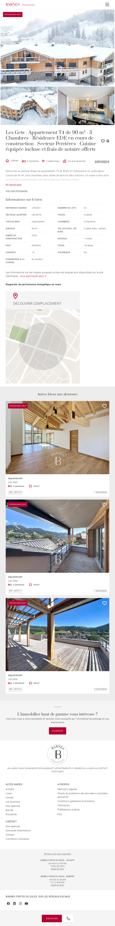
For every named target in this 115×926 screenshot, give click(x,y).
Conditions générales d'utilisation (76, 801)
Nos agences (13, 806)
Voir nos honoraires (16, 190)
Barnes (9, 810)
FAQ (60, 814)
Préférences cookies (69, 809)
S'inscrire (57, 731)
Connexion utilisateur (17, 839)
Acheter (10, 789)
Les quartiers (13, 801)
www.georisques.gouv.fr (33, 276)
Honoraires (64, 805)
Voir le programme (76, 161)
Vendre (9, 797)
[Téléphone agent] (68, 918)
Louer (9, 793)
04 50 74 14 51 (57, 869)
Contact (10, 834)
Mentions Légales (67, 789)
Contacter (52, 918)
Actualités (11, 814)
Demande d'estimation (18, 830)
